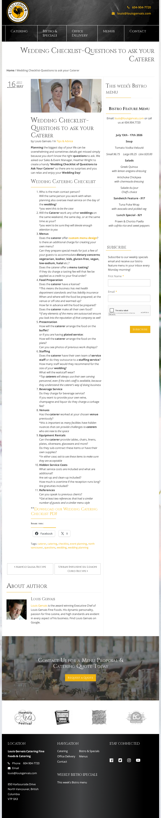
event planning (78, 543)
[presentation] (129, 310)
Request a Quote (80, 678)
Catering (19, 31)
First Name (116, 276)
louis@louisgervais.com (131, 13)
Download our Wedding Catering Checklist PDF (64, 511)
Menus (109, 31)
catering (52, 543)
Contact (138, 31)
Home (10, 70)
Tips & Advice (65, 141)
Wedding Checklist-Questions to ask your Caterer (62, 128)
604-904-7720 (139, 7)
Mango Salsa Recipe (30, 567)
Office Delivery (80, 33)
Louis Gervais (39, 605)
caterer (42, 543)
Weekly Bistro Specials (77, 774)
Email (112, 292)
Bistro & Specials (50, 33)
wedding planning (78, 547)
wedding (62, 547)
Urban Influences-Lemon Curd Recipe (77, 569)
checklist (63, 543)
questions (50, 547)
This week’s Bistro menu (72, 782)
